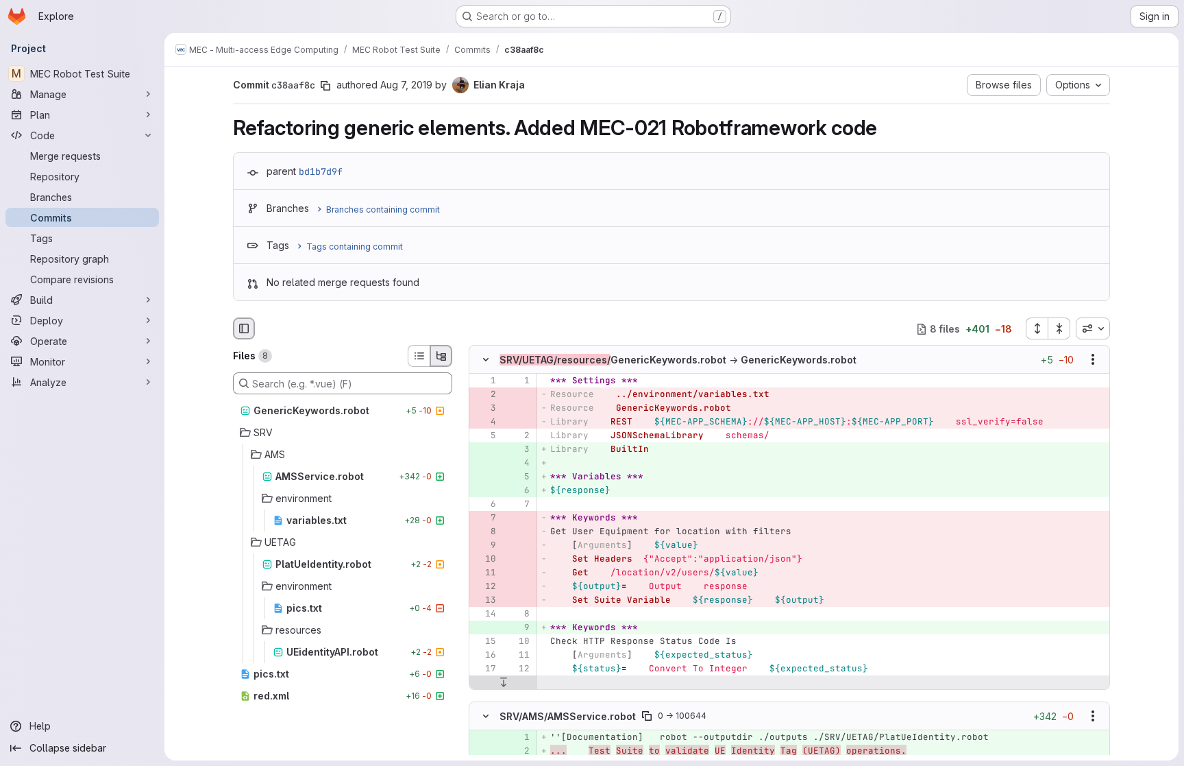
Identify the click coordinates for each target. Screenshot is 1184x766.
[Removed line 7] (484, 518)
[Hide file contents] (486, 360)
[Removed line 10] (484, 559)
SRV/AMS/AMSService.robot (568, 715)
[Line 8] (518, 614)
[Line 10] (518, 642)
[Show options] (1093, 360)
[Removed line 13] (484, 601)
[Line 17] (484, 669)
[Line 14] (484, 614)
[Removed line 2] (484, 395)
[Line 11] (518, 655)
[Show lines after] (503, 683)
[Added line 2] (518, 751)
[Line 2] (518, 436)
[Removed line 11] (484, 573)
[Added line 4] (518, 463)
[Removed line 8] (484, 532)
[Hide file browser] (244, 328)
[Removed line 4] (484, 422)
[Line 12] (518, 669)
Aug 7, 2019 (406, 85)
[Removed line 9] (484, 546)
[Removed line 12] (484, 587)
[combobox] (1093, 328)
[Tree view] (441, 356)
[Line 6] (484, 505)
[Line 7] (518, 505)
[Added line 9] (518, 628)
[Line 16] (484, 655)
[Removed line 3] (484, 409)
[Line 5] (484, 436)
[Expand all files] (1037, 328)
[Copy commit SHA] (325, 85)
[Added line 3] (518, 450)
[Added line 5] (518, 477)
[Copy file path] (647, 716)
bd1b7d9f (321, 171)
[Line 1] (484, 381)
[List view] (419, 356)
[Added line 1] (518, 737)
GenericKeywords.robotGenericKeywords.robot (678, 360)
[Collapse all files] (1059, 328)
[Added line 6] (518, 491)
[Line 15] (484, 642)
